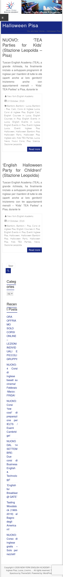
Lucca (37, 137)
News (7, 141)
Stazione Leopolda (13, 144)
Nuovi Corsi (18, 141)
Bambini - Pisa (23, 225)
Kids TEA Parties (25, 137)
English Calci (33, 112)
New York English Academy (20, 96)
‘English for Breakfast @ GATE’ (12, 491)
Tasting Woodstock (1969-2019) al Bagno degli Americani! (12, 515)
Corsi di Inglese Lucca (28, 109)
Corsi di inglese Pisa (14, 112)
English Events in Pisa (14, 125)
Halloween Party (12, 134)
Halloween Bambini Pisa (28, 131)
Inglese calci (10, 137)
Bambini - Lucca (23, 105)
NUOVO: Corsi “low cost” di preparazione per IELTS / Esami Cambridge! (12, 418)
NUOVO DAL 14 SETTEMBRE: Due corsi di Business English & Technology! (12, 460)
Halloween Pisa (32, 134)
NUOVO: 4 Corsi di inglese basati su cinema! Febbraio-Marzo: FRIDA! (12, 380)
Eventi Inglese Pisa (27, 128)
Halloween (9, 131)
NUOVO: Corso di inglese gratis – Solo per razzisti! (12, 544)
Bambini (11, 105)
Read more (34, 149)
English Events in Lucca (26, 121)
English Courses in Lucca (17, 115)
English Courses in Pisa (28, 229)
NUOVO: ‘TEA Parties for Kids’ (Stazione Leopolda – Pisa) (22, 47)
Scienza (36, 141)
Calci (13, 109)
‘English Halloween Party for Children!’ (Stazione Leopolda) (22, 170)
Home (42, 31)
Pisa (29, 141)
